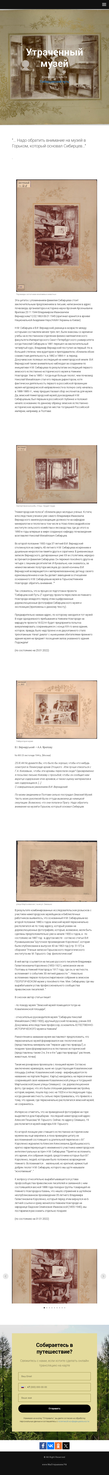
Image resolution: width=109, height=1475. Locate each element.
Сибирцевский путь (54, 613)
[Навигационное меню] (104, 4)
